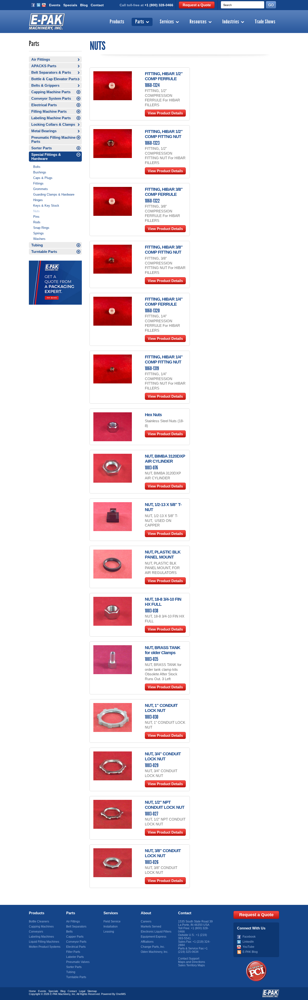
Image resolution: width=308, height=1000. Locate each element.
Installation (110, 926)
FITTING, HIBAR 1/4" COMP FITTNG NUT (164, 359)
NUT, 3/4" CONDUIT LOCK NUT (163, 756)
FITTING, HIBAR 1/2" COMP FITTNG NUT (164, 134)
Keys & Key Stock (46, 205)
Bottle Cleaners (39, 921)
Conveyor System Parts (51, 98)
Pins (36, 216)
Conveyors (36, 931)
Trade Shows (265, 22)
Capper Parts (74, 936)
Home (32, 991)
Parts (139, 22)
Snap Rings (41, 228)
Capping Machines (41, 926)
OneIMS (121, 994)
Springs (38, 233)
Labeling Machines (41, 936)
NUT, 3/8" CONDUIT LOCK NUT (163, 853)
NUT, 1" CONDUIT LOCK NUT (161, 708)
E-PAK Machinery (60, 994)
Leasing (108, 931)
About (146, 913)
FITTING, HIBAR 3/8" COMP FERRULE (164, 192)
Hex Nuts (153, 414)
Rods (36, 222)
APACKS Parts (43, 66)
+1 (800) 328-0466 (159, 5)
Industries (230, 22)
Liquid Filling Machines (44, 941)
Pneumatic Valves (78, 962)
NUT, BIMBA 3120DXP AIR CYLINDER (165, 459)
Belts (69, 931)
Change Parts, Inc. (153, 946)
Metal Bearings (44, 131)
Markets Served (151, 926)
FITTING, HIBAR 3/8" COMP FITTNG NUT (164, 250)
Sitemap (92, 991)
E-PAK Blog (250, 952)
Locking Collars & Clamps (53, 124)
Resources (198, 22)
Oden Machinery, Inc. (154, 952)
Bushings (39, 172)
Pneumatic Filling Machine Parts (53, 139)
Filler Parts (73, 952)
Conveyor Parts (76, 941)
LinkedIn (248, 941)
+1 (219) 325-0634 (193, 950)
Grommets (40, 189)
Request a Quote (197, 5)
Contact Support (188, 958)
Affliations (147, 941)
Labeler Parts (75, 957)
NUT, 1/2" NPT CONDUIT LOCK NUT (164, 805)
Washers (39, 239)
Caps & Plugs (42, 178)
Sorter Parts (41, 148)
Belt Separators (76, 926)
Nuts (36, 211)
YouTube (248, 946)
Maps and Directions (191, 962)
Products (117, 22)
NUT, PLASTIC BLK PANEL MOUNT (162, 554)
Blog (84, 5)
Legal (82, 991)
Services (167, 22)
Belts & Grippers (45, 85)
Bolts (36, 167)
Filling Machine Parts (49, 111)
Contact (97, 5)
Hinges (38, 200)
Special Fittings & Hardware (46, 156)
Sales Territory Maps (191, 965)
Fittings (38, 183)
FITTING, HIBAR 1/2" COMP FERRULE (164, 76)
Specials (70, 5)
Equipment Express (153, 936)
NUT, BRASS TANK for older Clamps (162, 650)
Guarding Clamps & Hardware (53, 194)
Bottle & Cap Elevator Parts (54, 79)
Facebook (249, 936)
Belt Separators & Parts (51, 72)
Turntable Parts (44, 252)
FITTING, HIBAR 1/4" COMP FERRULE (164, 302)
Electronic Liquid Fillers (156, 931)
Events (54, 5)
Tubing (37, 245)
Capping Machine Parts (51, 92)
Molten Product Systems (44, 946)
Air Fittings (40, 59)
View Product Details (165, 113)
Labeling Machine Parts (51, 118)
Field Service (112, 921)
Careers (146, 921)
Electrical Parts (44, 105)
